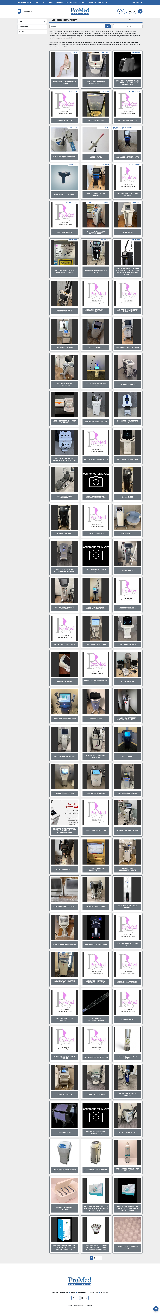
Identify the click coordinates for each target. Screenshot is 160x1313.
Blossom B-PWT (64, 1132)
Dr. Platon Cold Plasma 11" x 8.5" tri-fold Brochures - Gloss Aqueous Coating (96, 1247)
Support (104, 1292)
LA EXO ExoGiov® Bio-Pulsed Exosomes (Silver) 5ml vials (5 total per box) (96, 1208)
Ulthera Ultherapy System (64, 907)
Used (43, 2)
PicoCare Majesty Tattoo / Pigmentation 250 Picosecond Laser (64, 830)
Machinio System (73, 1305)
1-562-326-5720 (27, 11)
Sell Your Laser (71, 2)
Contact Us (102, 2)
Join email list (138, 2)
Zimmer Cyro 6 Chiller (96, 1095)
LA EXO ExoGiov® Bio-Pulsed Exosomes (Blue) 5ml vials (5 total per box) (127, 1208)
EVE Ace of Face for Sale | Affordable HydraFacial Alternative (127, 82)
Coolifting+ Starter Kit (64, 194)
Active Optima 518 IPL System (64, 1170)
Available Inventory (25, 2)
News (51, 2)
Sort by (128, 26)
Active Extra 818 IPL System (96, 1170)
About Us (92, 2)
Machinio (89, 1305)
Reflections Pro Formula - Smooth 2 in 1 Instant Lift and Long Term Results (64, 1247)
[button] (25, 2)
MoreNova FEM (96, 157)
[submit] (108, 26)
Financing (82, 2)
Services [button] (59, 2)
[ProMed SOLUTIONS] (80, 1281)
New (36, 2)
